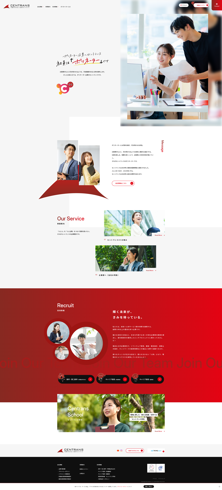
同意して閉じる (148, 486)
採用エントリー (84, 469)
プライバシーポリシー (122, 486)
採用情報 (54, 7)
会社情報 (39, 7)
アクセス (155, 478)
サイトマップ (162, 478)
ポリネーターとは (65, 7)
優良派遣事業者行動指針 (65, 479)
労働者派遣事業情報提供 (65, 476)
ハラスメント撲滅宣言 (64, 474)
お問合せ (82, 473)
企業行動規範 (62, 469)
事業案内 (48, 7)
